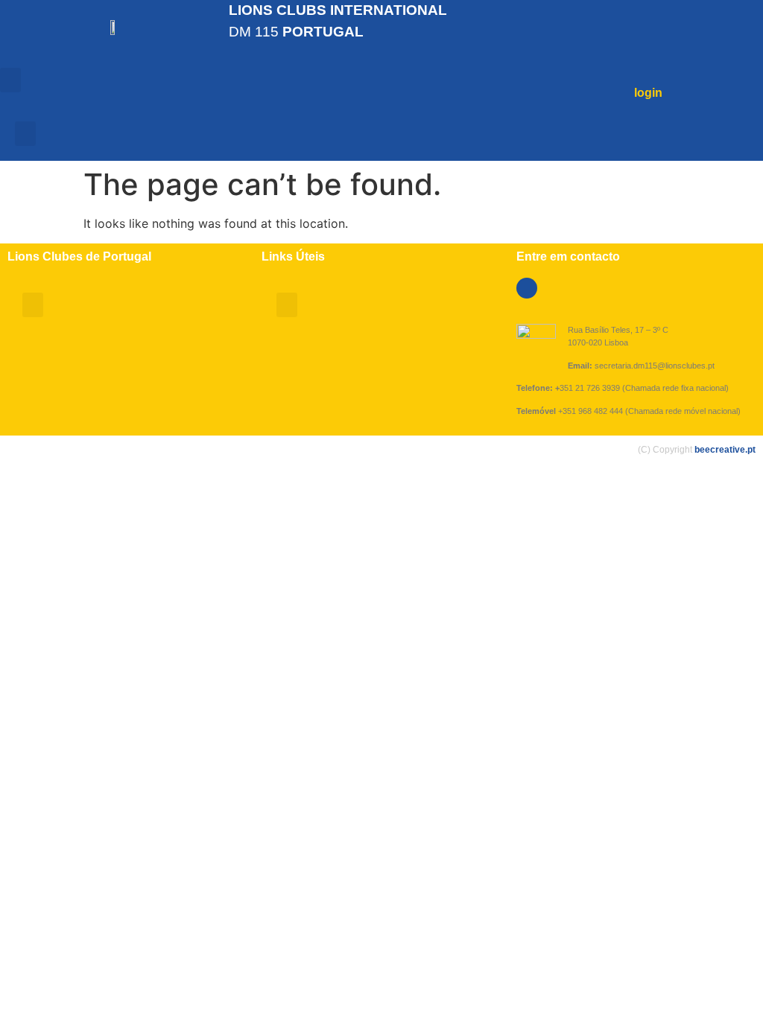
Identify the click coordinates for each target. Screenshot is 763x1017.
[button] (10, 80)
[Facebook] (526, 288)
